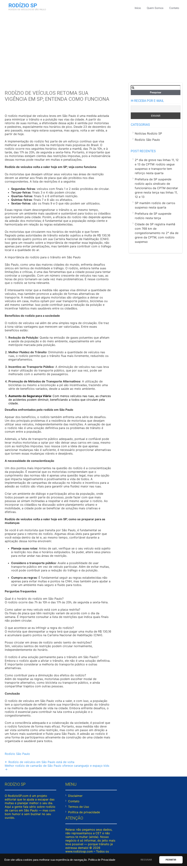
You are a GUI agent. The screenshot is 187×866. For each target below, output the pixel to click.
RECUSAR (146, 860)
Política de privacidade (84, 812)
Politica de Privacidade (101, 859)
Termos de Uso (78, 806)
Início (138, 8)
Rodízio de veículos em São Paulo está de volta (39, 762)
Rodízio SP (22, 5)
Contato (174, 8)
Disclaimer (75, 796)
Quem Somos (155, 8)
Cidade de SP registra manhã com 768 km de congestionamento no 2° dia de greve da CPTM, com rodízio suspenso (156, 233)
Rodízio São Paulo (17, 754)
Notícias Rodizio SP (148, 133)
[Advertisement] (93, 46)
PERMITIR (171, 860)
